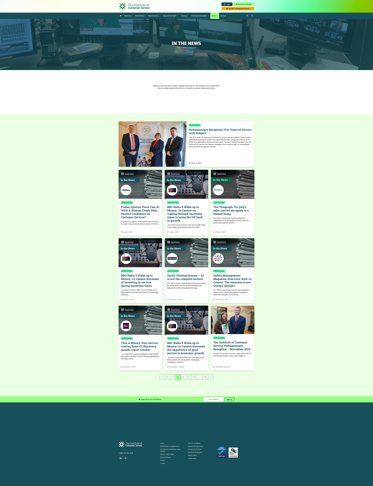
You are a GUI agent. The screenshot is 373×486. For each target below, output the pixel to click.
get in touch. (210, 88)
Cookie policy (192, 459)
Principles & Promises (195, 449)
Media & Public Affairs (167, 455)
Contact (162, 464)
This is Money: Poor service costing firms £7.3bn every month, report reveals (139, 347)
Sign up (229, 400)
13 (206, 377)
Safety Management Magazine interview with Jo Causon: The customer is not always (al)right (232, 281)
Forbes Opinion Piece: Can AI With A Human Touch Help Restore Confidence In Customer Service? (140, 212)
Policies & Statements (195, 452)
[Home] (121, 16)
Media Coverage (195, 125)
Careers (162, 461)
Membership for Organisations (170, 446)
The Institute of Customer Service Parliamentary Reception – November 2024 (231, 346)
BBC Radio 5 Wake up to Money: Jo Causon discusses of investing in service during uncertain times (140, 281)
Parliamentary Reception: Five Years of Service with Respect (220, 131)
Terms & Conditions (194, 443)
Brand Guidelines (165, 458)
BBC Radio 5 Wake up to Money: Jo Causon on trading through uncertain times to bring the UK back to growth (185, 214)
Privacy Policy (192, 456)
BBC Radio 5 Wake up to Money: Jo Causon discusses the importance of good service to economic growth (186, 348)
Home (162, 443)
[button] (252, 16)
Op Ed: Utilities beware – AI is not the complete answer (185, 277)
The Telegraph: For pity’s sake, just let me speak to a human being (231, 211)
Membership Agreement (195, 446)
